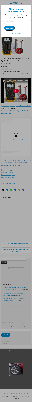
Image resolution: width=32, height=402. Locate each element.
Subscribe (9, 28)
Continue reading (16, 33)
